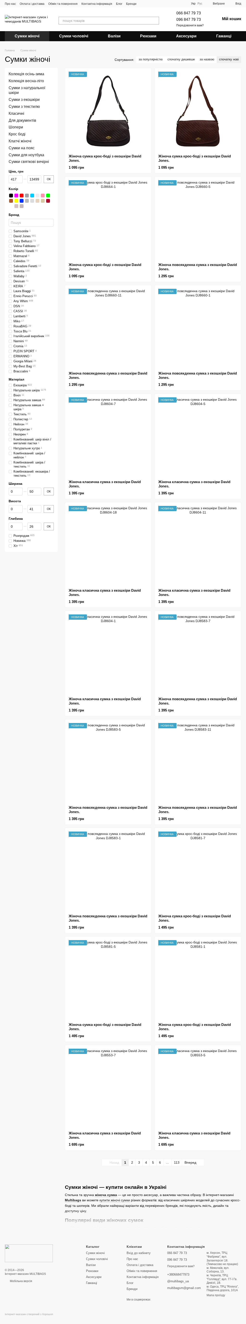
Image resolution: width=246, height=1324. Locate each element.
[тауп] (11, 206)
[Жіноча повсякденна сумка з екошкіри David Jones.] (197, 219)
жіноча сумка (106, 1195)
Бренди (131, 4)
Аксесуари (186, 36)
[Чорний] (11, 195)
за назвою (207, 59)
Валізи (114, 36)
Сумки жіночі (27, 36)
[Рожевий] (42, 195)
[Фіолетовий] (16, 195)
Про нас (10, 4)
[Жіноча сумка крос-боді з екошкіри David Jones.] (108, 111)
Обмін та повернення (63, 4)
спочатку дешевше (181, 59)
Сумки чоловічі (73, 36)
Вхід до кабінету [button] (139, 1253)
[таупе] (16, 206)
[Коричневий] (11, 200)
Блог (119, 4)
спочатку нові (229, 59)
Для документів (22, 120)
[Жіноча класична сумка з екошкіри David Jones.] (108, 436)
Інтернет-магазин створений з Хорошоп (29, 1314)
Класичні (16, 113)
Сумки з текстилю (24, 106)
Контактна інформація (96, 4)
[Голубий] (32, 195)
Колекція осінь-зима (26, 74)
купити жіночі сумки (114, 1200)
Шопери (16, 127)
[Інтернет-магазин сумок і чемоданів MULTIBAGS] (29, 1253)
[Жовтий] (16, 200)
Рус (199, 3)
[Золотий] (37, 200)
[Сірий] (27, 200)
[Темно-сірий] (27, 195)
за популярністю (151, 59)
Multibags (73, 1200)
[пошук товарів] (155, 20)
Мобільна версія (20, 1281)
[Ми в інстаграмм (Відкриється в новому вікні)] (149, 4)
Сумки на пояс (22, 148)
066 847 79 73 (188, 13)
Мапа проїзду (216, 1295)
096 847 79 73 (188, 19)
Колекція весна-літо (26, 81)
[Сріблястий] (32, 200)
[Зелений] (48, 195)
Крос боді (17, 134)
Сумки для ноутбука (26, 155)
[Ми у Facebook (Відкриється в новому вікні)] (143, 4)
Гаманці (223, 36)
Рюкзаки (148, 36)
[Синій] (21, 200)
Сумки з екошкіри (24, 100)
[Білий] (37, 195)
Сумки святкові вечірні (29, 162)
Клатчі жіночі (20, 141)
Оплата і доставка (32, 4)
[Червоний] (21, 195)
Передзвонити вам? (190, 25)
